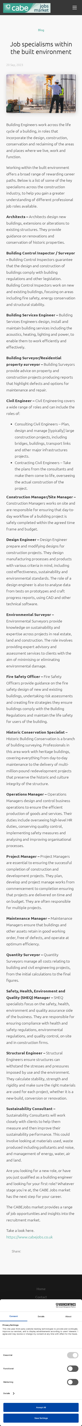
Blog (41, 30)
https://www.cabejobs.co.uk (29, 1236)
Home (41, 1289)
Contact (41, 1297)
